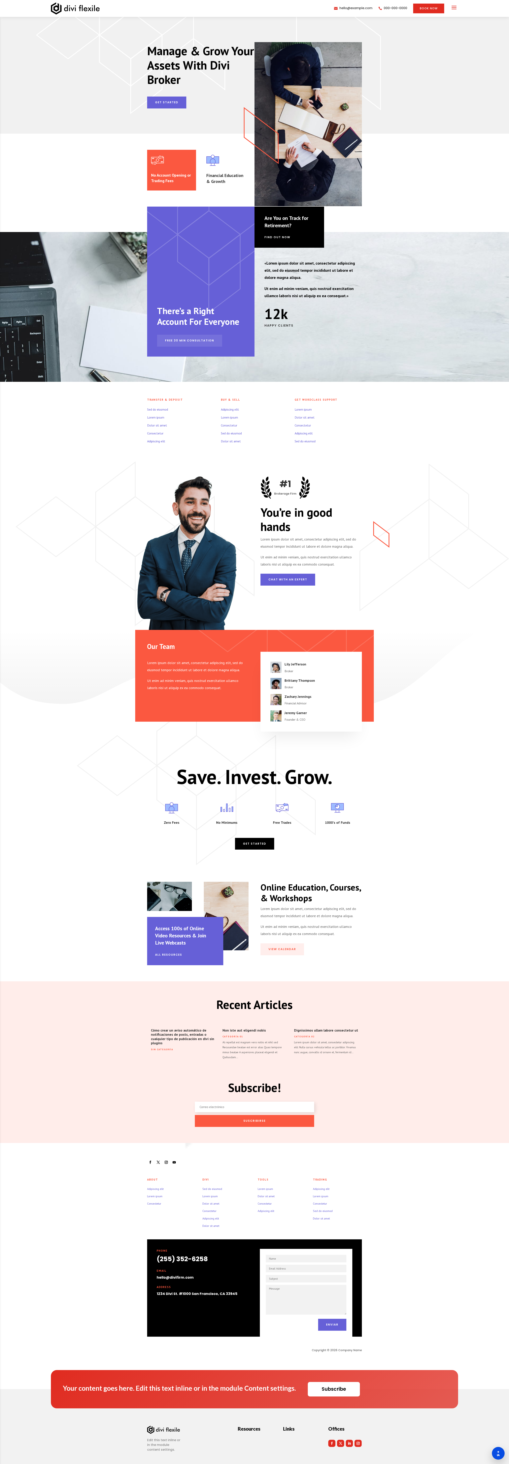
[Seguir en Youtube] (174, 1162)
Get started (166, 102)
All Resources (168, 955)
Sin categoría (162, 1049)
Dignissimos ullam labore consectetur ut (326, 1030)
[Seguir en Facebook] (150, 1162)
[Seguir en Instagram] (166, 1162)
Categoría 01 (232, 1036)
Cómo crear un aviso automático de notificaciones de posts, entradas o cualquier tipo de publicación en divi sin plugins (182, 1036)
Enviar (332, 1325)
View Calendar (282, 949)
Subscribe (334, 1389)
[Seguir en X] (158, 1162)
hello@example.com (355, 8)
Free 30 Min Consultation (189, 340)
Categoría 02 (304, 1036)
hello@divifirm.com (175, 1277)
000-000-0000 (395, 8)
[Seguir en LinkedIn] (349, 1443)
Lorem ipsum (155, 417)
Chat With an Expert (287, 579)
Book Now (429, 8)
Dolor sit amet (157, 425)
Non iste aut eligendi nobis (244, 1030)
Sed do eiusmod (157, 409)
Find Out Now (277, 237)
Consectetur (155, 433)
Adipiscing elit (156, 441)
